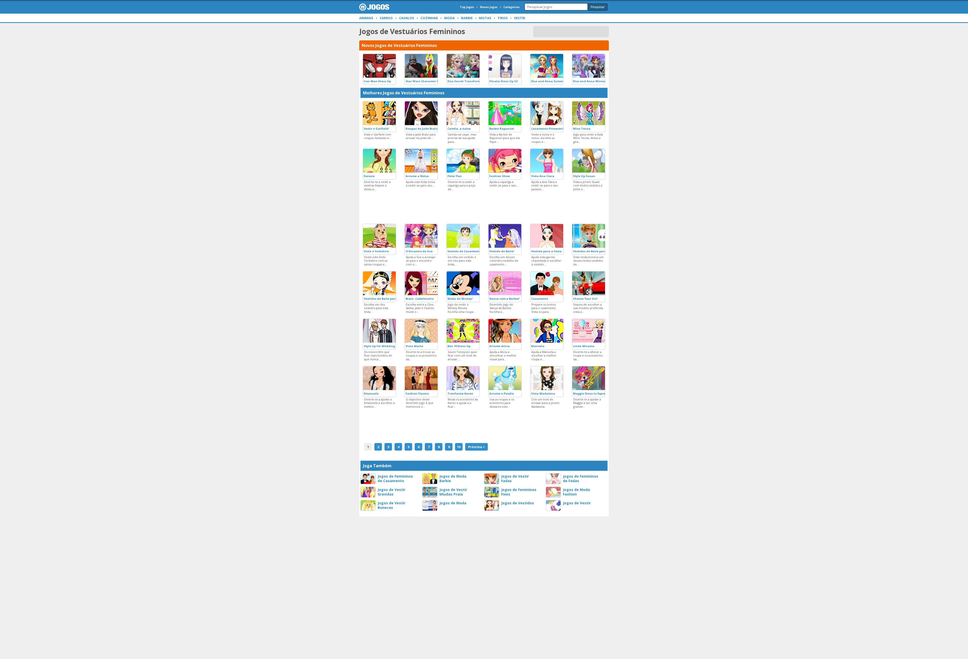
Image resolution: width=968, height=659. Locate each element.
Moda (449, 18)
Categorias (511, 7)
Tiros (503, 18)
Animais (366, 18)
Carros (386, 18)
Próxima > (476, 447)
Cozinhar (429, 18)
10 (459, 447)
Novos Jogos (488, 7)
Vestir (519, 18)
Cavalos (406, 18)
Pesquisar (597, 7)
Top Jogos (467, 7)
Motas (485, 18)
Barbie (467, 18)
